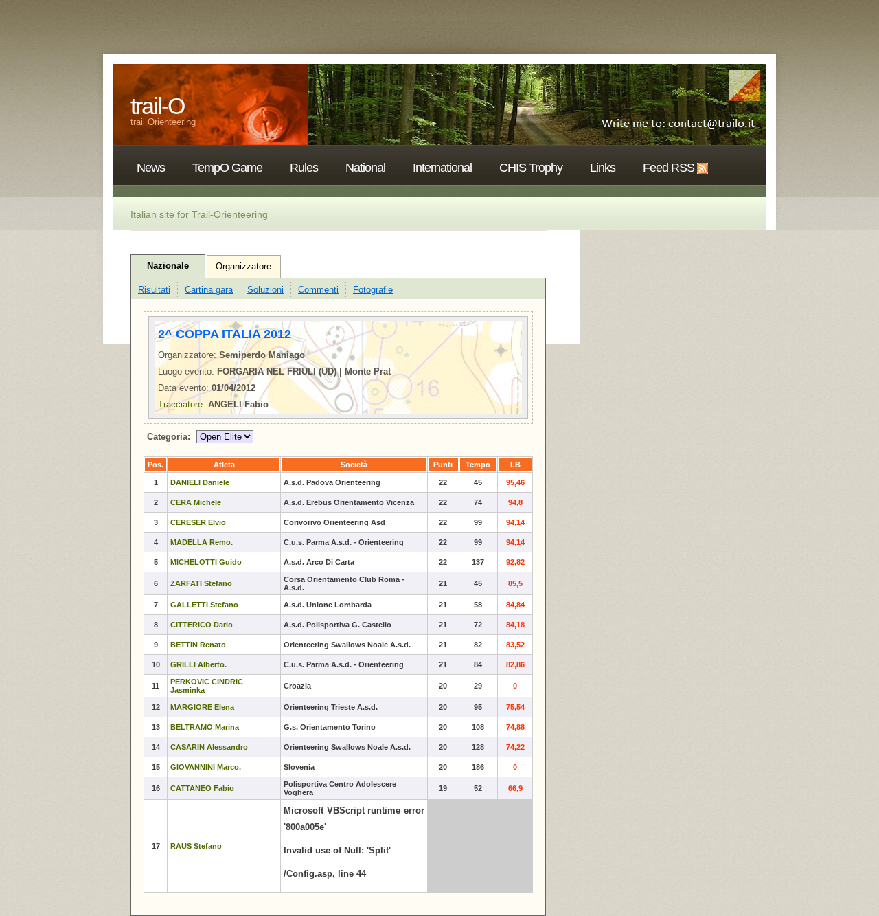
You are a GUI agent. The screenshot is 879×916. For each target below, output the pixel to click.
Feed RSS (668, 168)
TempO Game (227, 168)
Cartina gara (209, 289)
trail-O (157, 106)
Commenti (318, 289)
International (442, 168)
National (365, 168)
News (151, 168)
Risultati (154, 289)
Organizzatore (243, 266)
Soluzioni (265, 289)
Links (602, 168)
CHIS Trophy (530, 168)
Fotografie (373, 289)
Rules (304, 168)
